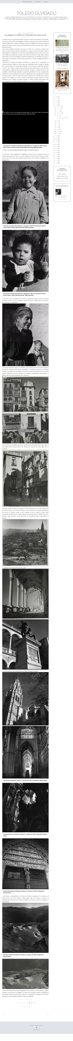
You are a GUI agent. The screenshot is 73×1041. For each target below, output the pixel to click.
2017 (56, 144)
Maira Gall (36, 1029)
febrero (58, 131)
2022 (56, 105)
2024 (56, 100)
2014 (56, 150)
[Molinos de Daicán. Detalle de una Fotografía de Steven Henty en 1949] (25, 988)
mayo (57, 125)
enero (57, 133)
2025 (56, 98)
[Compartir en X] (29, 1003)
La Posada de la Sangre (62, 68)
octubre (58, 111)
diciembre (58, 106)
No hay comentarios (22, 1002)
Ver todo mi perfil (62, 199)
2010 (56, 158)
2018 (56, 142)
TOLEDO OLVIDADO (36, 13)
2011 (56, 156)
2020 (56, 138)
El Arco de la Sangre (62, 89)
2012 (56, 154)
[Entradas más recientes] (2, 1015)
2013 (56, 152)
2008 (56, 163)
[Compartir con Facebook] (32, 1003)
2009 (56, 160)
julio (57, 121)
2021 (56, 136)
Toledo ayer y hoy (62, 176)
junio (57, 123)
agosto (58, 115)
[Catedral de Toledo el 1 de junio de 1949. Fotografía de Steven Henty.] (25, 725)
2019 (56, 140)
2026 (56, 96)
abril (57, 127)
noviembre (59, 109)
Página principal (27, 1)
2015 (56, 148)
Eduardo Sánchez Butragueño (63, 196)
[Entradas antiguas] (48, 1015)
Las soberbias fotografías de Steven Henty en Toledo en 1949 (25, 35)
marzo (58, 129)
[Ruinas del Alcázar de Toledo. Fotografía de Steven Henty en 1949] (25, 618)
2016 (56, 146)
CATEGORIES (38, 1)
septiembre (59, 113)
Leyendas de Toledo (62, 178)
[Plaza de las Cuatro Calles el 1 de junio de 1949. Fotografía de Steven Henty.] (25, 506)
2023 (56, 103)
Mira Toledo (62, 174)
